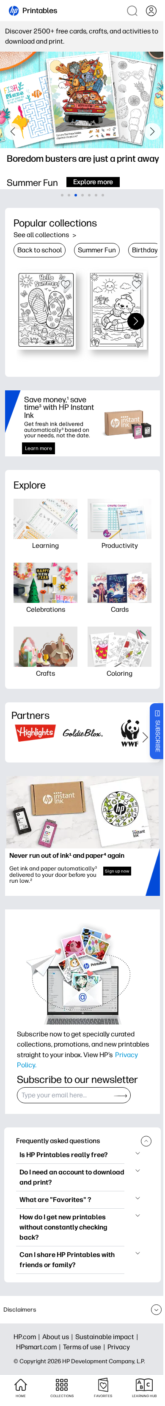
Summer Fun (97, 250)
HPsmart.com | (39, 1347)
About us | (58, 1337)
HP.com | (28, 1337)
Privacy (118, 1347)
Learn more (37, 448)
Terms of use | (85, 1347)
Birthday (145, 250)
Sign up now (111, 861)
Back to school (39, 250)
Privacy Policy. (54, 1056)
